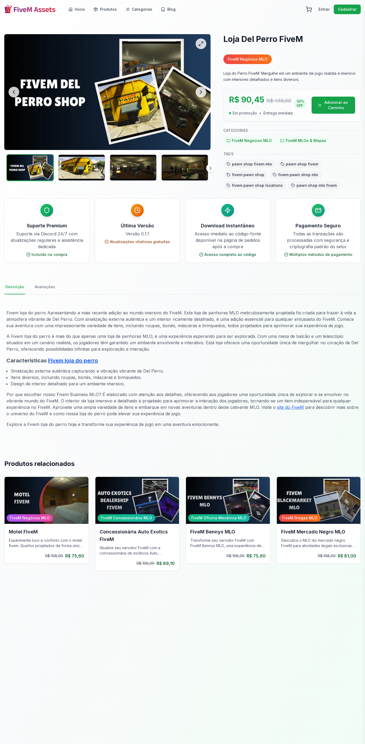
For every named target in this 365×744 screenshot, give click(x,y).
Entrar (324, 9)
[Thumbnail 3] (133, 167)
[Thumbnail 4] (184, 167)
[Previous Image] (14, 92)
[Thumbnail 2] (81, 167)
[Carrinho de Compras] (309, 9)
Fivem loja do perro (73, 360)
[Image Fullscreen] (201, 43)
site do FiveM (290, 407)
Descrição (14, 286)
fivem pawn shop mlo (298, 174)
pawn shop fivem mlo (252, 164)
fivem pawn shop (248, 174)
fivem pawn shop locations (257, 185)
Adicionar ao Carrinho (336, 105)
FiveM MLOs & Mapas (306, 140)
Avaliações (45, 286)
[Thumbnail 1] (30, 167)
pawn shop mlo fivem (317, 185)
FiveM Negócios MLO (252, 140)
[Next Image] (201, 92)
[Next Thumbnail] (210, 168)
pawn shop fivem (302, 164)
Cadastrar (347, 9)
